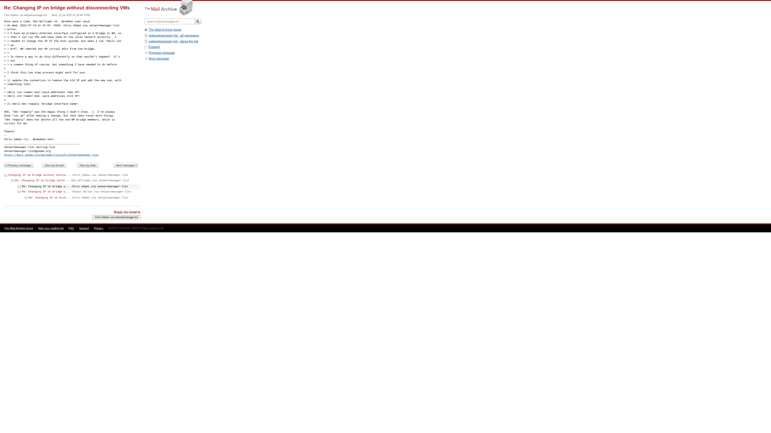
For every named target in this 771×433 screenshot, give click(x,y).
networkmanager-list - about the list (173, 41)
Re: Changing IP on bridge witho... (42, 180)
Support (84, 228)
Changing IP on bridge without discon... (39, 175)
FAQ (71, 228)
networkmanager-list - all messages (174, 35)
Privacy (98, 228)
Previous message (19, 165)
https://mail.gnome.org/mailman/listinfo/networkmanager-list (51, 155)
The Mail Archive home (165, 29)
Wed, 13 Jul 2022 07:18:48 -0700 (71, 15)
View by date (88, 165)
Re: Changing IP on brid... (49, 197)
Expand (154, 47)
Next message (125, 165)
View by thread (54, 165)
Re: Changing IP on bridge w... (46, 191)
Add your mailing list (51, 228)
